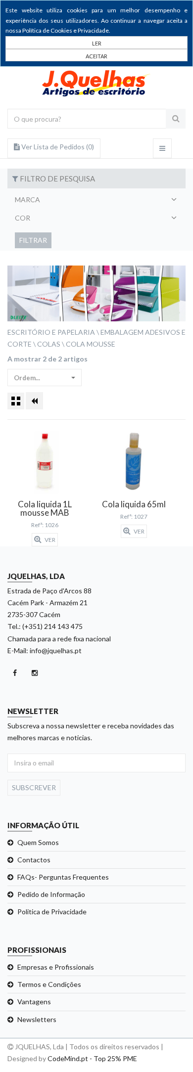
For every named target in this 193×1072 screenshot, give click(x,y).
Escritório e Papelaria (51, 332)
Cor (22, 218)
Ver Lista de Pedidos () (57, 146)
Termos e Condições (49, 984)
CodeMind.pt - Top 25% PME (92, 1058)
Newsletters (36, 1019)
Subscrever (34, 787)
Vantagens (34, 1001)
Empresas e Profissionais (55, 967)
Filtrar (33, 240)
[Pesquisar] (176, 119)
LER (96, 43)
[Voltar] (34, 400)
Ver (49, 539)
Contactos (33, 859)
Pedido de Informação (51, 894)
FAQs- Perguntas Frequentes (63, 877)
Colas (48, 344)
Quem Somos (38, 842)
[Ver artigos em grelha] (15, 401)
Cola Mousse (90, 344)
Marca (27, 199)
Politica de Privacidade (52, 911)
